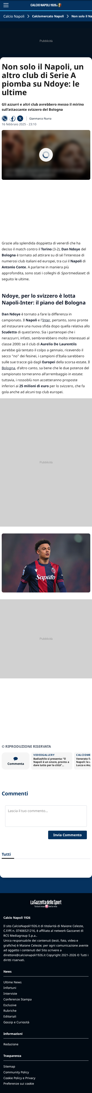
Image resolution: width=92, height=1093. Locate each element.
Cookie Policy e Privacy (19, 1078)
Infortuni (9, 988)
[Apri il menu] (6, 5)
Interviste (10, 993)
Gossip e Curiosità (16, 1022)
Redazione (10, 1044)
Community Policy (16, 1072)
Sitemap (9, 1066)
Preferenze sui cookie (18, 1083)
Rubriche (9, 1011)
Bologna (8, 368)
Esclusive (9, 1005)
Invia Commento (67, 835)
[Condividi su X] (20, 118)
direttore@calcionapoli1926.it (24, 955)
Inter (46, 320)
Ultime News (12, 982)
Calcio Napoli (13, 16)
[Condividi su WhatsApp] (5, 118)
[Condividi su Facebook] (12, 118)
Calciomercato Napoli (48, 16)
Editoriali (9, 1016)
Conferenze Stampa (17, 999)
